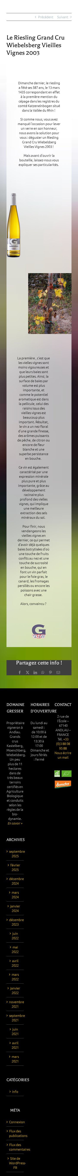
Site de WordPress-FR (15, 1163)
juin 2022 (15, 935)
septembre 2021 (15, 1017)
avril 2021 (15, 1045)
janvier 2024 (15, 908)
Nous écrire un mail (63, 755)
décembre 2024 (15, 880)
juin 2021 (15, 1031)
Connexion (15, 1122)
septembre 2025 (15, 853)
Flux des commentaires (15, 1146)
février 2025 (15, 867)
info (15, 1091)
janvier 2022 (15, 990)
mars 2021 (15, 1058)
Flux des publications (15, 1133)
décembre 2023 (15, 922)
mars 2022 (15, 976)
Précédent (45, 17)
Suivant (62, 17)
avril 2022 (15, 963)
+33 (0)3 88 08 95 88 (63, 743)
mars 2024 (15, 894)
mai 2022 (15, 949)
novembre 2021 (15, 1004)
